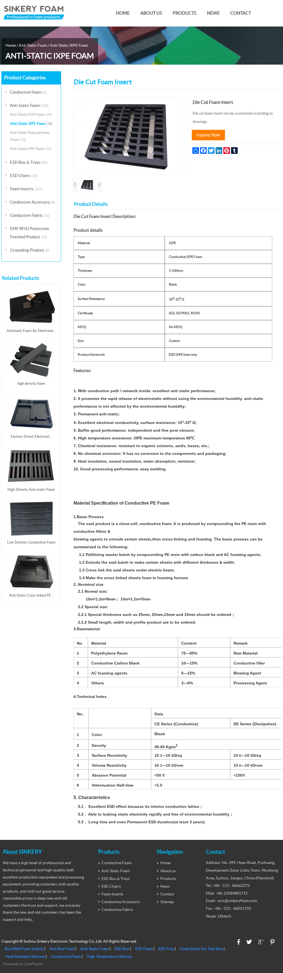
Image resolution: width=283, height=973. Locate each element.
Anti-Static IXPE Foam (69, 45)
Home (123, 13)
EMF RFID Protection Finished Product (29, 232)
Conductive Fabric (30, 215)
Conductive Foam (28, 92)
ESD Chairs (23, 175)
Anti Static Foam (33, 45)
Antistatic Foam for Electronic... (31, 331)
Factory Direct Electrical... (31, 436)
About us (151, 13)
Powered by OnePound (23, 964)
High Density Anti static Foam (31, 489)
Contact (240, 13)
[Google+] (261, 942)
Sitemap (167, 902)
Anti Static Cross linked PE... (31, 595)
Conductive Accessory (32, 202)
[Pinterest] (272, 942)
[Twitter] (249, 942)
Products (184, 13)
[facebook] (239, 942)
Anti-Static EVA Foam (31, 114)
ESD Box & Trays (29, 162)
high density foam (31, 383)
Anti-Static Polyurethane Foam (29, 136)
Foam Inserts (26, 188)
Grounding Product (29, 250)
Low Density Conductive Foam (31, 542)
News (213, 13)
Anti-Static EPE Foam (30, 149)
